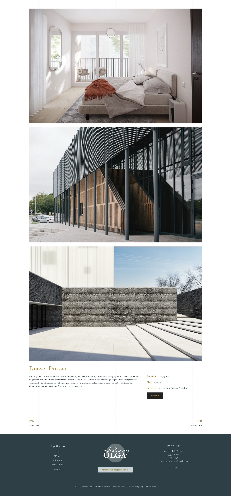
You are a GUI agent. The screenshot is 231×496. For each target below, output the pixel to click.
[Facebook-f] (170, 468)
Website (155, 395)
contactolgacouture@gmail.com (173, 461)
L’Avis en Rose (150, 486)
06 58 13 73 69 (173, 457)
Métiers (57, 456)
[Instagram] (176, 468)
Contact (57, 469)
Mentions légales (119, 486)
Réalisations (57, 464)
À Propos (57, 460)
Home (57, 451)
